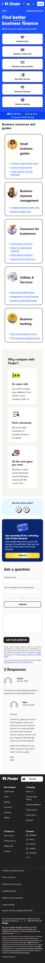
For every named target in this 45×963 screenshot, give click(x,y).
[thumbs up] (19, 509)
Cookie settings (8, 905)
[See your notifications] (33, 4)
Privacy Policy (9, 662)
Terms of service (8, 877)
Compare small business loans (24, 164)
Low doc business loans (21, 168)
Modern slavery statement (12, 898)
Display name (10, 577)
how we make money (22, 953)
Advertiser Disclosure (12, 951)
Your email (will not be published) (19, 588)
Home (4, 11)
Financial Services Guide (24, 949)
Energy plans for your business (24, 297)
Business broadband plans (22, 292)
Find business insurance (21, 244)
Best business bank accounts (23, 334)
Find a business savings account (25, 338)
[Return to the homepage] (12, 3)
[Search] (23, 4)
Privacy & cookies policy (11, 884)
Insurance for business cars (22, 259)
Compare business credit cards (24, 208)
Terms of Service (22, 662)
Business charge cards (20, 212)
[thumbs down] (26, 509)
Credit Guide (38, 949)
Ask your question (16, 640)
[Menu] (2, 3)
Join (40, 3)
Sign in (22, 604)
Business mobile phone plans (23, 301)
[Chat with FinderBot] (28, 4)
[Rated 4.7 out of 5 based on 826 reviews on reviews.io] (14, 114)
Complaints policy (9, 891)
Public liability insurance (21, 255)
